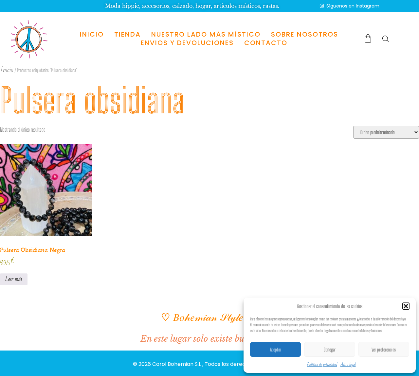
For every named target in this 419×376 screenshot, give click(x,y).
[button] (406, 306)
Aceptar (275, 349)
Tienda (127, 34)
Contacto (265, 43)
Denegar (330, 349)
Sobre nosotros (304, 34)
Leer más (13, 279)
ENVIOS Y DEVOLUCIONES (187, 43)
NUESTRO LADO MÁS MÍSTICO (205, 34)
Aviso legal (348, 364)
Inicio (91, 34)
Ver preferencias (384, 349)
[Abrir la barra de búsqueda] (385, 38)
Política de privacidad (322, 364)
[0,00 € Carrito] (368, 38)
